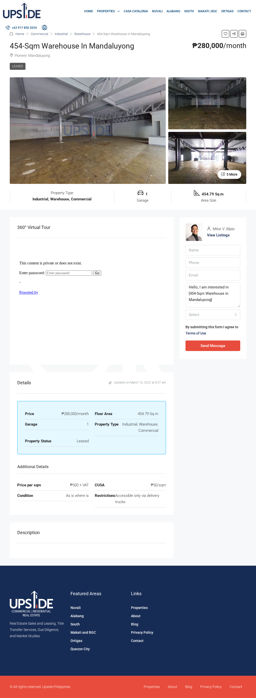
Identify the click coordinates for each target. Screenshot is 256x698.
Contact (244, 11)
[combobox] (213, 314)
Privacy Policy (142, 632)
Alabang (173, 11)
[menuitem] (21, 28)
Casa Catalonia (136, 11)
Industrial (61, 34)
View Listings (218, 235)
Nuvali (157, 11)
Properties (106, 11)
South (189, 11)
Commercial (39, 34)
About (135, 616)
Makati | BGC (207, 11)
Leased (17, 66)
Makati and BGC (83, 632)
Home (88, 11)
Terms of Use (196, 333)
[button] (225, 34)
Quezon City (80, 649)
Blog (134, 624)
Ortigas (227, 11)
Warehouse (82, 34)
